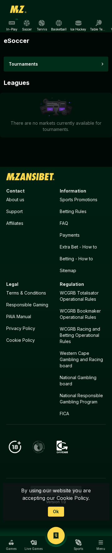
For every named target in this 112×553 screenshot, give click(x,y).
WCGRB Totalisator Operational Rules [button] (79, 296)
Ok (56, 511)
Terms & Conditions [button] (26, 292)
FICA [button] (64, 413)
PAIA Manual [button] (18, 316)
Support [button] (14, 211)
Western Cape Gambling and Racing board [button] (81, 359)
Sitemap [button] (68, 270)
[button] (11, 545)
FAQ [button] (64, 223)
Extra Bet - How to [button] (78, 246)
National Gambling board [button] (78, 380)
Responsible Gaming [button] (27, 304)
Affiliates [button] (14, 223)
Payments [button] (70, 235)
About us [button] (15, 199)
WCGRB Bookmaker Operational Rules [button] (80, 314)
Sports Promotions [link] (78, 199)
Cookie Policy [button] (20, 340)
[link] (18, 9)
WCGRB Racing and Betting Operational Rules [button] (80, 335)
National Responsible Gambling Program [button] (81, 398)
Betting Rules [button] (73, 211)
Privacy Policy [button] (20, 328)
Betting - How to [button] (76, 258)
